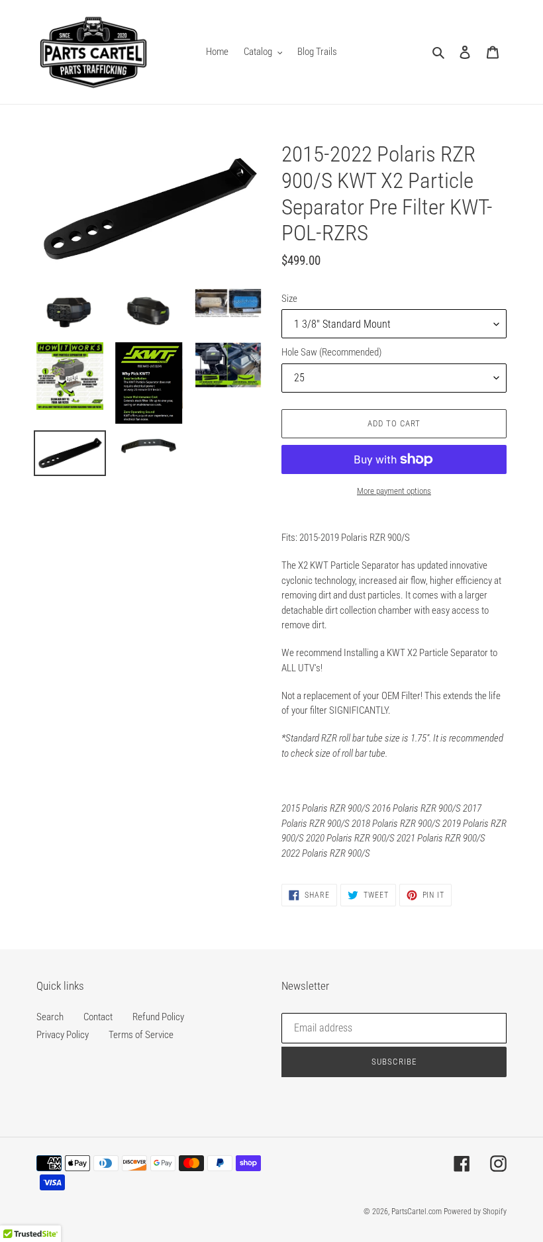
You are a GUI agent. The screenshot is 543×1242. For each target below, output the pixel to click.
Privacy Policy (62, 1035)
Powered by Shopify (475, 1211)
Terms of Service (141, 1035)
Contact (98, 1017)
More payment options (394, 491)
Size (289, 299)
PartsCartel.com (416, 1211)
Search (50, 1017)
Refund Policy (158, 1017)
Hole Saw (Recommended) (331, 352)
